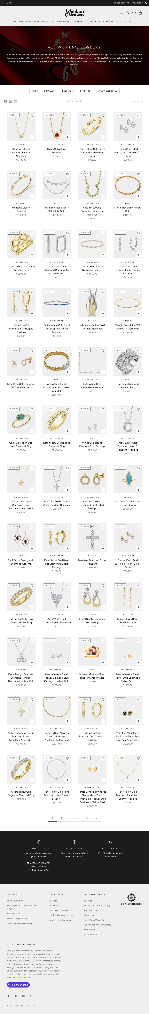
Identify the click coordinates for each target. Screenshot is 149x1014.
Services (108, 21)
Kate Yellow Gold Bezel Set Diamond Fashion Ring (92, 152)
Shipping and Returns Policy (97, 905)
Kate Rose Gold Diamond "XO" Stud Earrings (21, 385)
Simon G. (56, 203)
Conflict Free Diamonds (60, 920)
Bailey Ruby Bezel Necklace (56, 150)
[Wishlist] (134, 13)
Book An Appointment (17, 918)
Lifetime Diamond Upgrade (62, 915)
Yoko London (128, 145)
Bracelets (49, 91)
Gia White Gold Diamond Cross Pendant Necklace (57, 503)
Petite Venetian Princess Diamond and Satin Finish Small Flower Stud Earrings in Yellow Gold (92, 797)
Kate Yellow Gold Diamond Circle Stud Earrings (92, 505)
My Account (89, 915)
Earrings (85, 91)
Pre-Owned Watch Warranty (97, 924)
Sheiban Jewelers (15, 900)
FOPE (127, 203)
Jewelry (77, 21)
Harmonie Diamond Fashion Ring (128, 385)
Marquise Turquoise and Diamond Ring (127, 503)
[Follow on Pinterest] (31, 995)
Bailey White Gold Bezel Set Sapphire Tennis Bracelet (57, 329)
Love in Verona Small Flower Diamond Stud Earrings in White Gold (56, 678)
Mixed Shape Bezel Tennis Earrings (127, 620)
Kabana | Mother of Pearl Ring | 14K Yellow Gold (92, 676)
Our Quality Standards (59, 910)
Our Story (53, 900)
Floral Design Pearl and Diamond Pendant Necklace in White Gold (21, 678)
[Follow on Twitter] (16, 995)
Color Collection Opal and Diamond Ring (21, 444)
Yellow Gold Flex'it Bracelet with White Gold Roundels (57, 387)
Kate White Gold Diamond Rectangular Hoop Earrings (56, 270)
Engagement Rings (37, 21)
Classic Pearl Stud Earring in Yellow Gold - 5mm (128, 564)
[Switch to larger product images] (5, 101)
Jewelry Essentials (107, 91)
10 (87, 818)
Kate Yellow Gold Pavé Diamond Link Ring (21, 620)
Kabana (128, 497)
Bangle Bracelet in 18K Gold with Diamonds (127, 327)
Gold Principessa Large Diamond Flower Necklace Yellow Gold (21, 736)
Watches (18, 21)
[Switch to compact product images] (15, 101)
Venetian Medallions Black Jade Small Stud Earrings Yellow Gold (128, 736)
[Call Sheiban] (146, 3)
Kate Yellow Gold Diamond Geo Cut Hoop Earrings (92, 736)
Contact (130, 21)
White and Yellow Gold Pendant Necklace (92, 327)
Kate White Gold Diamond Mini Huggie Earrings (128, 270)
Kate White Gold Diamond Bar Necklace (92, 385)
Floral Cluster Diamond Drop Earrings (92, 620)
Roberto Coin (21, 497)
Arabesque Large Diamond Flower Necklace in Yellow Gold (21, 505)
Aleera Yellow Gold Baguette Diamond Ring (21, 793)
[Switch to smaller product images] (10, 101)
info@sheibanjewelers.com (20, 923)
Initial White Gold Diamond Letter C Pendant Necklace (127, 446)
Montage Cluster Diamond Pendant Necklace (21, 152)
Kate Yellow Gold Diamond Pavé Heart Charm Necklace (127, 795)
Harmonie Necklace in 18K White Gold (56, 209)
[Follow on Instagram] (23, 995)
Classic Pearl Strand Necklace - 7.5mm (92, 268)
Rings (35, 91)
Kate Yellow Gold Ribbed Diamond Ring (56, 444)
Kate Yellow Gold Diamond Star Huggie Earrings (21, 329)
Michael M (21, 145)
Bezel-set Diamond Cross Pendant (92, 562)
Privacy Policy (90, 934)
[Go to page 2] (96, 818)
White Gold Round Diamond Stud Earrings (92, 444)
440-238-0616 (14, 913)
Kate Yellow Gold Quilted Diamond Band (21, 268)
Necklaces (68, 91)
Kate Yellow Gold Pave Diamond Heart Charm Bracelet (56, 795)
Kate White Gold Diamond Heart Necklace (57, 620)
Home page (89, 929)
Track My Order (91, 910)
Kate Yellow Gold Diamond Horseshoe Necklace (92, 211)
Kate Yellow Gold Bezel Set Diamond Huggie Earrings (56, 564)
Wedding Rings (60, 21)
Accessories (92, 21)
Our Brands (54, 905)
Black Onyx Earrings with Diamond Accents (21, 562)
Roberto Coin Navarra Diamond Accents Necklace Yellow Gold (57, 736)
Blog (119, 21)
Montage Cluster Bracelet (21, 209)
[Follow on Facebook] (8, 995)
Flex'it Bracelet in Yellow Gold (127, 209)
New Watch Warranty (94, 920)
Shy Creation (57, 145)
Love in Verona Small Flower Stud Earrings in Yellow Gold (128, 678)
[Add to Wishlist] (32, 115)
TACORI (92, 438)
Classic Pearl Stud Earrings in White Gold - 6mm (127, 152)
